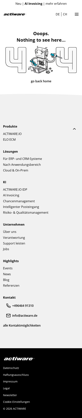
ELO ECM (9, 139)
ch (65, 14)
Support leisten (14, 243)
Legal (6, 388)
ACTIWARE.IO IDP (15, 189)
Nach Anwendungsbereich (22, 165)
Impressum (10, 381)
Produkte (10, 126)
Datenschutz (11, 368)
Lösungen (10, 151)
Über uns (9, 232)
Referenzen (11, 285)
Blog (6, 280)
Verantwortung (14, 238)
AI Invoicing (11, 195)
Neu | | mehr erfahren (41, 4)
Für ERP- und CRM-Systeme (22, 159)
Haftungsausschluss (16, 375)
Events (8, 268)
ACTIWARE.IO (12, 134)
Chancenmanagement (19, 201)
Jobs (6, 249)
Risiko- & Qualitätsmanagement (25, 212)
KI (4, 182)
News (7, 274)
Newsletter (10, 395)
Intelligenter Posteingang (21, 207)
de (58, 14)
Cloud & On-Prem (15, 170)
